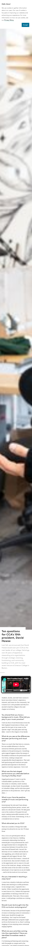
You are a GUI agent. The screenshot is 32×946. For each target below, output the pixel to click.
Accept (25, 25)
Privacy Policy (9, 20)
